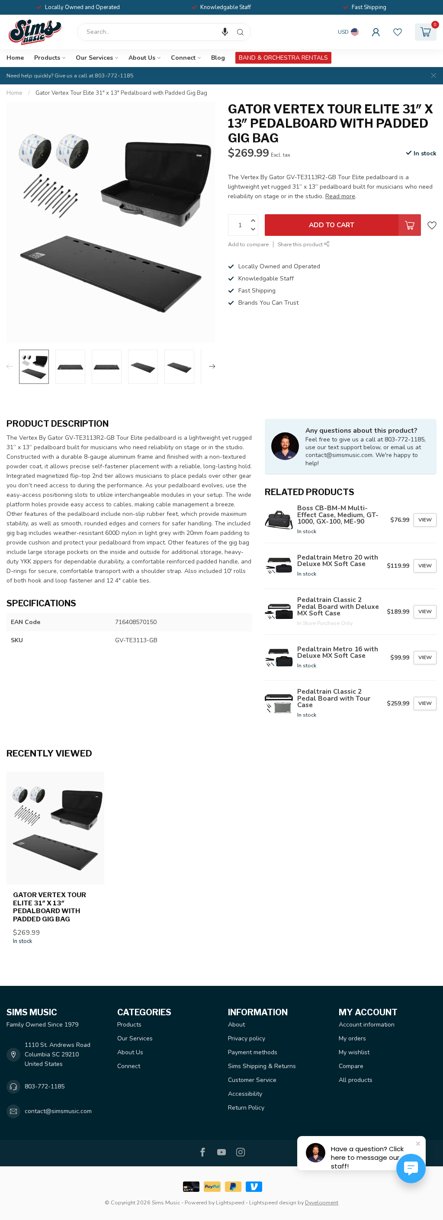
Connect (183, 58)
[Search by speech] (224, 32)
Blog (218, 58)
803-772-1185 (44, 1086)
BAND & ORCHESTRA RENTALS (283, 58)
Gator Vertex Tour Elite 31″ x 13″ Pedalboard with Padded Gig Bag (121, 93)
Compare (351, 1066)
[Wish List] (397, 32)
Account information (367, 1024)
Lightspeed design (272, 1202)
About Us (141, 58)
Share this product (301, 244)
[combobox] (163, 32)
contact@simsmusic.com (58, 1111)
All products (355, 1080)
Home (15, 58)
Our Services (94, 58)
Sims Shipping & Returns (262, 1066)
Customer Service (252, 1080)
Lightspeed (230, 1202)
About (236, 1024)
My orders (352, 1038)
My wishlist (354, 1052)
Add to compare (248, 244)
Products (47, 58)
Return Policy (246, 1108)
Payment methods (252, 1052)
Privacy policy (246, 1038)
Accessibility (245, 1094)
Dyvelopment (321, 1202)
